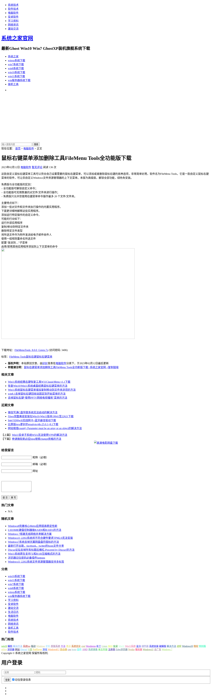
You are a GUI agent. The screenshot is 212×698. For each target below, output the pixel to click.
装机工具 (13, 84)
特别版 (202, 646)
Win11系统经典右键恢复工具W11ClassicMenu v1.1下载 (39, 381)
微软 (196, 646)
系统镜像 (93, 649)
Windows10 (187, 646)
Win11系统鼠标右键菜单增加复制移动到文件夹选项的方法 (42, 389)
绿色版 (145, 646)
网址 (35, 471)
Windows (40, 646)
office (4, 649)
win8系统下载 (16, 68)
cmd (83, 646)
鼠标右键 (31, 356)
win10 (4, 646)
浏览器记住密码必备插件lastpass (26, 557)
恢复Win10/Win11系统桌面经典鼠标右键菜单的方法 (37, 385)
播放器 (138, 649)
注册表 (111, 649)
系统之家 (13, 56)
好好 (45, 363)
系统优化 (76, 646)
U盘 (30, 649)
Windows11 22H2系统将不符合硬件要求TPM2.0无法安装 (40, 537)
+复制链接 (112, 367)
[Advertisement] (106, 117)
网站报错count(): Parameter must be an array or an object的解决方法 (45, 428)
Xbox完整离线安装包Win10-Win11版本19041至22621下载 (41, 416)
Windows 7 (167, 649)
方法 (63, 646)
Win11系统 (130, 646)
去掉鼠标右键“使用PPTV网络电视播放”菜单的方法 (37, 397)
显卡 (138, 646)
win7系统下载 (16, 64)
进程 (179, 646)
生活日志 (13, 612)
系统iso (26, 646)
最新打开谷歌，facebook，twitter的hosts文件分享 (36, 545)
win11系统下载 (16, 76)
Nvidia (131, 649)
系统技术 (13, 4)
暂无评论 (37, 167)
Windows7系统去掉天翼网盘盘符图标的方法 (33, 541)
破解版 (162, 646)
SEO (110, 646)
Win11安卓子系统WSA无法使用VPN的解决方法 (39, 434)
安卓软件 (13, 16)
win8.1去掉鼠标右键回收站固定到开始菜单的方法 (37, 393)
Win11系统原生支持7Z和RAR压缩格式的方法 (34, 553)
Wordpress (91, 646)
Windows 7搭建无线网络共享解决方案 (30, 534)
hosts (74, 649)
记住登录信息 (23, 679)
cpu (69, 649)
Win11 (121, 646)
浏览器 (10, 649)
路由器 (63, 649)
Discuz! (23, 649)
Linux (104, 646)
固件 (79, 649)
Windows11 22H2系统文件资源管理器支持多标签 (36, 561)
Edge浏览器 (122, 649)
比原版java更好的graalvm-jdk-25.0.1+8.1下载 (33, 424)
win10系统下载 (16, 72)
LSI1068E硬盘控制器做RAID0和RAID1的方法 (34, 530)
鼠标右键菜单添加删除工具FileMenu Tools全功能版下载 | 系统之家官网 (65, 367)
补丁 (98, 646)
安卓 (115, 646)
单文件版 (102, 649)
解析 (10, 646)
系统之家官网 (17, 38)
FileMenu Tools (17, 356)
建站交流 (13, 28)
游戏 (45, 649)
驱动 (33, 646)
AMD (85, 649)
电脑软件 (13, 12)
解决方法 (17, 646)
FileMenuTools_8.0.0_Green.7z (31, 350)
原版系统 (55, 646)
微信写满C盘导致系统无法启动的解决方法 (32, 412)
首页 (18, 148)
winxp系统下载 (16, 60)
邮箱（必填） (41, 464)
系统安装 (154, 646)
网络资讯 (13, 24)
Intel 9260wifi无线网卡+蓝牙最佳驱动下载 (32, 420)
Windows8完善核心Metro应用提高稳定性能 (32, 526)
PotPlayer (37, 649)
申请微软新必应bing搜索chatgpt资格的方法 (36, 438)
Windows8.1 (53, 649)
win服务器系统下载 (19, 80)
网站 (17, 649)
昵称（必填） (41, 457)
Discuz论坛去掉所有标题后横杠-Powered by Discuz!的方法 (41, 549)
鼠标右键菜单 (44, 356)
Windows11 (148, 649)
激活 (68, 646)
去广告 (157, 649)
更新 (48, 646)
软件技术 (13, 8)
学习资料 (13, 20)
